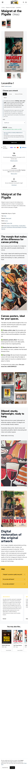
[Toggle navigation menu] (2, 2)
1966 (5, 216)
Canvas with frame (18, 94)
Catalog (2, 7)
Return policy (14, 173)
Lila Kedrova (9, 227)
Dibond (5, 97)
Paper (5, 94)
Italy (11, 223)
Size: (4, 119)
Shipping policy (14, 160)
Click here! (14, 185)
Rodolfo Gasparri (8, 86)
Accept (12, 767)
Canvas (10, 94)
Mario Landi (8, 218)
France (8, 223)
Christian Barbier (14, 225)
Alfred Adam (7, 225)
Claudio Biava (22, 225)
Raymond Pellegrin (17, 227)
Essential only (5, 767)
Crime (6, 220)
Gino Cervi (3, 227)
